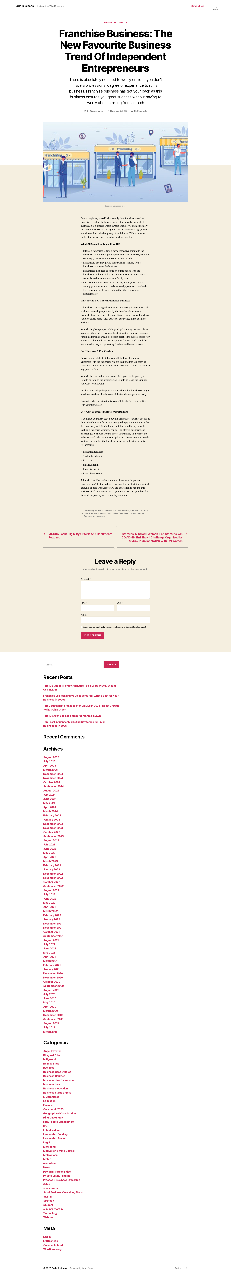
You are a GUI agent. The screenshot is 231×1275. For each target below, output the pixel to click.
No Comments (140, 111)
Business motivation (115, 23)
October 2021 (51, 931)
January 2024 (51, 819)
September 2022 (53, 886)
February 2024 (52, 815)
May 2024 (49, 802)
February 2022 (52, 915)
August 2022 (51, 890)
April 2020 (49, 1006)
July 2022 (49, 894)
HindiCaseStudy (53, 1117)
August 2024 (51, 790)
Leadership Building (55, 1134)
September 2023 (53, 836)
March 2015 (50, 1031)
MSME (47, 1159)
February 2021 (52, 965)
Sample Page (197, 6)
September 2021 (53, 936)
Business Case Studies (57, 1071)
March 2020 (50, 1010)
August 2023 (51, 840)
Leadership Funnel (54, 1138)
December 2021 (53, 923)
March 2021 (50, 960)
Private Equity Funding (56, 1175)
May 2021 (49, 952)
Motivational (50, 1155)
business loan (51, 1084)
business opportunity (93, 510)
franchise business (121, 510)
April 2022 (49, 906)
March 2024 (50, 811)
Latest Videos (51, 1130)
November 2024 (53, 778)
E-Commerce (51, 1096)
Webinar (48, 1217)
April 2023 (49, 857)
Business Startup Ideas (57, 1092)
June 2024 (49, 798)
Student (48, 1204)
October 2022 (51, 882)
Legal (46, 1142)
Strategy (48, 1200)
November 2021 (53, 927)
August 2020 (51, 990)
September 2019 (53, 1019)
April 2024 (49, 807)
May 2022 (49, 902)
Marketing (49, 1146)
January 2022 (51, 919)
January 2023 (51, 869)
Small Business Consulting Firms (63, 1192)
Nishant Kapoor (96, 111)
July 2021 (49, 944)
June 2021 (49, 948)
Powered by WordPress (81, 1268)
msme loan (49, 1163)
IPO (45, 1125)
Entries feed (50, 1240)
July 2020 (49, 994)
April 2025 (49, 765)
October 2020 (51, 981)
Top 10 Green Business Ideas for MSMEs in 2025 (72, 715)
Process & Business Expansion (61, 1180)
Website (84, 615)
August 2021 (51, 940)
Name (84, 603)
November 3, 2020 (118, 111)
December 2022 (53, 873)
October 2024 (51, 782)
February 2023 (52, 865)
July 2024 (49, 794)
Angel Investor (52, 1051)
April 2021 (49, 956)
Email (120, 603)
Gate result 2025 (53, 1109)
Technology (50, 1213)
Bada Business (24, 6)
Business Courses (54, 1076)
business (48, 1067)
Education (49, 1100)
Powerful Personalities (57, 1171)
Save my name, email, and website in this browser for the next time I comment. (114, 627)
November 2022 (53, 877)
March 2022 (50, 911)
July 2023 (49, 844)
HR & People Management (58, 1121)
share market (51, 1188)
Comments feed (53, 1245)
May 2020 (49, 1002)
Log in (47, 1236)
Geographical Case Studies (59, 1113)
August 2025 (51, 757)
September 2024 (53, 786)
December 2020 (53, 973)
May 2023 (49, 852)
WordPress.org (52, 1249)
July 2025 (49, 761)
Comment (86, 579)
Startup (47, 1196)
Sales (46, 1184)
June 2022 (49, 898)
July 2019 (49, 1027)
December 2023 (53, 823)
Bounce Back (51, 1063)
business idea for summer (59, 1080)
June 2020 (49, 998)
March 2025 (50, 769)
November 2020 (53, 977)
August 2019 (51, 1023)
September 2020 (53, 985)
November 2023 (53, 827)
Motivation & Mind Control (58, 1150)
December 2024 (53, 773)
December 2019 (53, 1015)
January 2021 (51, 969)
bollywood (49, 1059)
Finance (48, 1105)
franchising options (127, 513)
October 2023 (51, 832)
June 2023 (49, 848)
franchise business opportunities (103, 513)
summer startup (53, 1209)
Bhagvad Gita (51, 1055)
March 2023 (50, 861)
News (46, 1167)
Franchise (107, 510)
